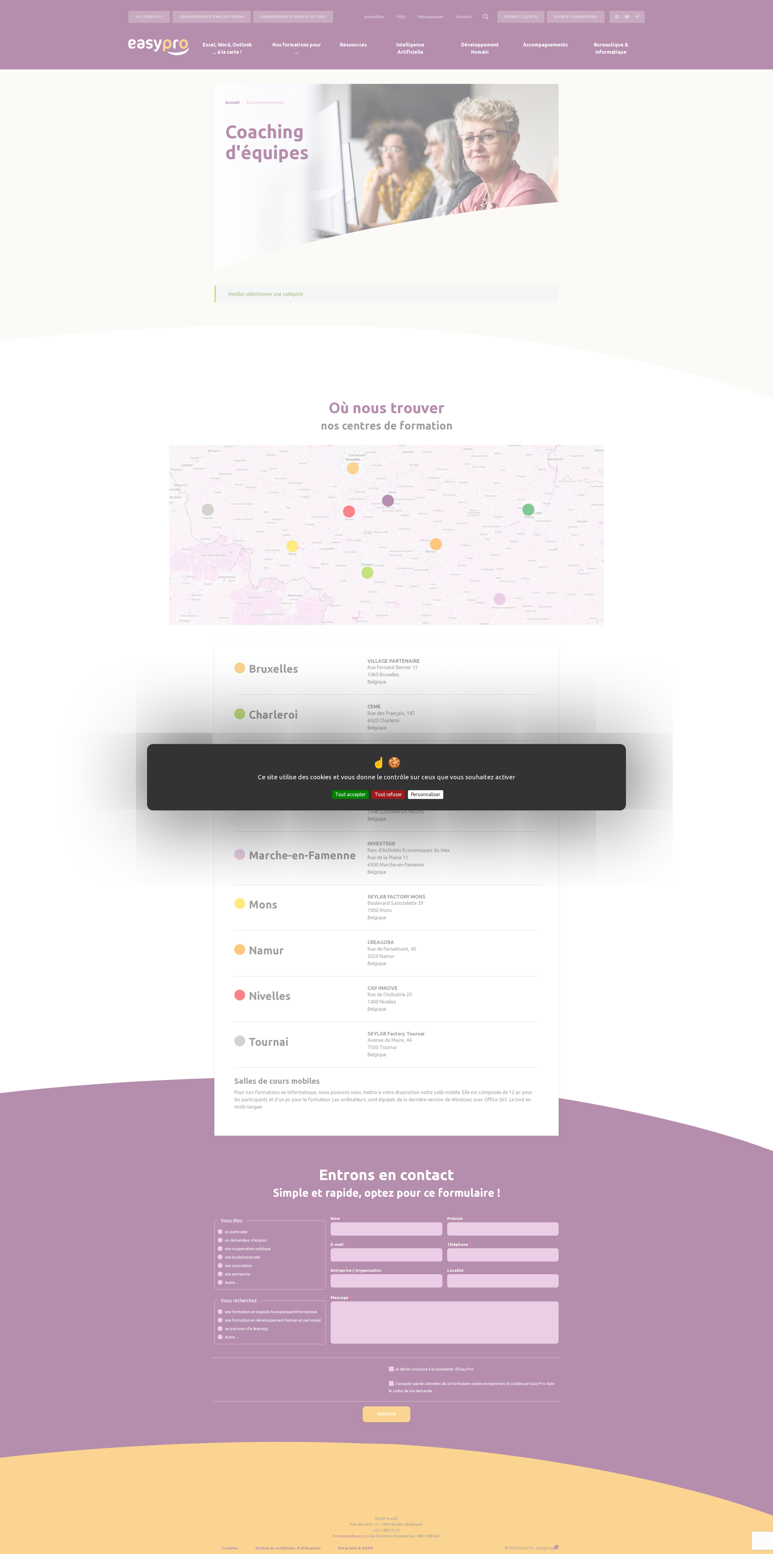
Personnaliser (425, 794)
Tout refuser (388, 794)
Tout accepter (350, 794)
